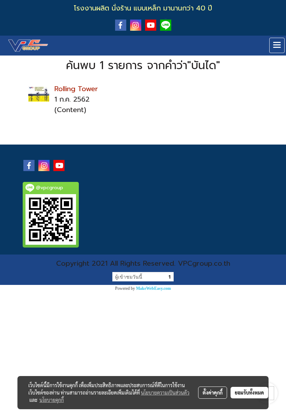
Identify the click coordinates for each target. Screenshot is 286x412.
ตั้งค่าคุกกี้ (213, 392)
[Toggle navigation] (277, 45)
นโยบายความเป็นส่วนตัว (165, 392)
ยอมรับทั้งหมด (249, 392)
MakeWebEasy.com (153, 288)
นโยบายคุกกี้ (51, 400)
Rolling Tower (76, 88)
